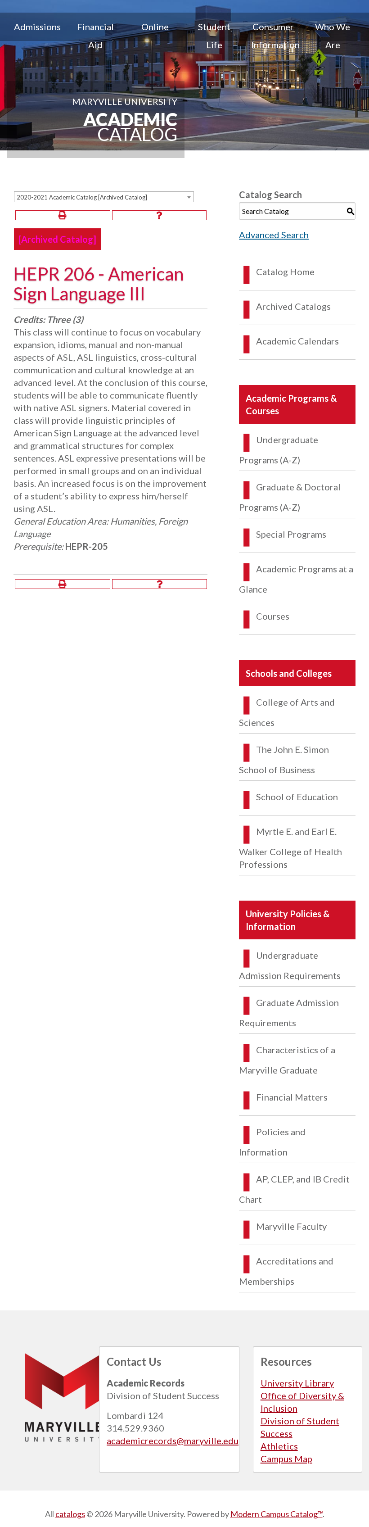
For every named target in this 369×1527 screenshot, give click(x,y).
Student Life (214, 35)
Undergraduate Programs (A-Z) (278, 449)
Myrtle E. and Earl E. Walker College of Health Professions (290, 848)
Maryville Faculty (291, 1226)
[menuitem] (36, 36)
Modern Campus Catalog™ (276, 1514)
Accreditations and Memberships (286, 1271)
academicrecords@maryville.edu (172, 1440)
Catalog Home (285, 271)
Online (155, 26)
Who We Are (332, 35)
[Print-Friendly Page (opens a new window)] (62, 215)
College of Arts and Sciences (287, 712)
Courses (272, 616)
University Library (297, 1382)
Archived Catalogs (293, 306)
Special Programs (291, 534)
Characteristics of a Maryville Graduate (287, 1059)
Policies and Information (272, 1141)
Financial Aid (95, 35)
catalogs (70, 1514)
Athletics (279, 1446)
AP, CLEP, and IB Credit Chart (294, 1189)
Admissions (37, 26)
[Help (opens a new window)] (159, 215)
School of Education (297, 796)
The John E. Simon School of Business (284, 759)
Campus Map (286, 1458)
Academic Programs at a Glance (296, 578)
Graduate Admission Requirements (289, 1012)
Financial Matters (292, 1097)
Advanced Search (274, 234)
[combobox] (104, 196)
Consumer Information (275, 35)
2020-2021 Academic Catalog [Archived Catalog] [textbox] (82, 197)
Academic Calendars (297, 340)
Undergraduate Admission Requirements (290, 965)
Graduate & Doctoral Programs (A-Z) (290, 496)
